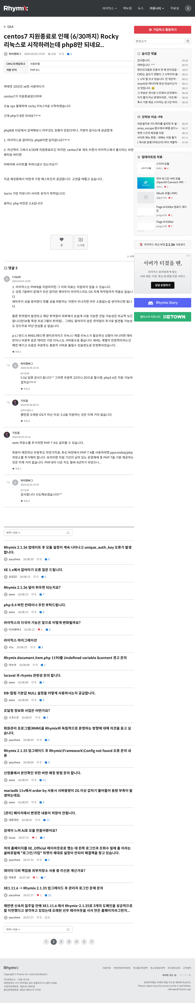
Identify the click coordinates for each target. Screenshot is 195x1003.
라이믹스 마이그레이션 (20, 640)
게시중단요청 (174, 968)
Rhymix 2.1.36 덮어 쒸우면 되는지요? (32, 587)
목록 (131, 256)
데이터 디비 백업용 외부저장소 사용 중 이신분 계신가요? (44, 871)
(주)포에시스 (10, 979)
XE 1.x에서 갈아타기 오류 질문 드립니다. (33, 570)
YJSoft (16, 277)
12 (49, 895)
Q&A (10, 27)
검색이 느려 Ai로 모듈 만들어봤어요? (30, 831)
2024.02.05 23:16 (21, 437)
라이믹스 (108, 8)
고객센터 (187, 968)
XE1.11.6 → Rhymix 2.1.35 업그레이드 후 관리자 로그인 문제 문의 (53, 888)
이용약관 (106, 968)
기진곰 (24, 400)
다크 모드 (184, 975)
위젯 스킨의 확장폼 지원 (150, 133)
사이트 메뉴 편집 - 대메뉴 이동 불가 (157, 137)
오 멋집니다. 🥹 (146, 88)
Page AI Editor (164, 221)
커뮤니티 (156, 8)
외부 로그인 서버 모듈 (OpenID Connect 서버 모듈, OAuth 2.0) (171, 180)
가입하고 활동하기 (164, 30)
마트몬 (12, 877)
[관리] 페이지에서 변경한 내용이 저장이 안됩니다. (40, 813)
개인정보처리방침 (121, 968)
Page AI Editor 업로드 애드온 (171, 208)
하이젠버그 (15, 54)
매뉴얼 (127, 8)
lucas (12, 837)
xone (12, 594)
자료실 (174, 8)
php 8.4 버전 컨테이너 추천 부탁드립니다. (35, 605)
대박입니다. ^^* (146, 65)
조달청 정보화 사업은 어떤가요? (27, 711)
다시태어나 (15, 629)
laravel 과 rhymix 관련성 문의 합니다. (32, 675)
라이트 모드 (168, 975)
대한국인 (14, 820)
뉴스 (141, 8)
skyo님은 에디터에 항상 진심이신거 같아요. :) (162, 83)
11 (44, 780)
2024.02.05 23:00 (21, 281)
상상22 (13, 576)
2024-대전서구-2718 (30, 989)
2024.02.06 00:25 (30, 404)
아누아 (12, 665)
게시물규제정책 (140, 968)
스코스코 (14, 717)
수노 (11, 647)
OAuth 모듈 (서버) (166, 193)
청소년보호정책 (157, 968)
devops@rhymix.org (179, 989)
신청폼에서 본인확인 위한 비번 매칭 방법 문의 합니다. (42, 773)
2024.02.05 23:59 (30, 484)
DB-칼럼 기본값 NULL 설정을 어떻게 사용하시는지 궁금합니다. (50, 693)
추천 (18, 351)
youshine (14, 559)
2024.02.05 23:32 (30, 367)
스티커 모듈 (162, 164)
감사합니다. (143, 60)
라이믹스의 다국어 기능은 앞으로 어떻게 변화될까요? (42, 623)
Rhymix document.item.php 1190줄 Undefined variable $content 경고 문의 (65, 658)
